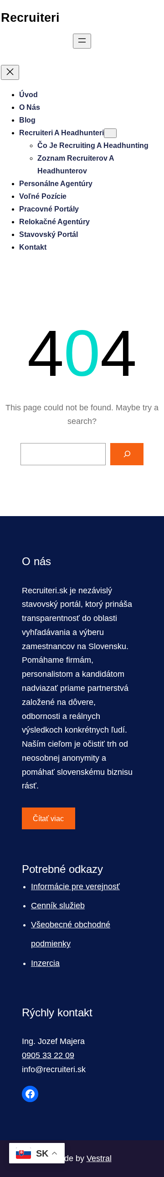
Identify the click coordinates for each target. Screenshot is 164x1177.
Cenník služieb (58, 905)
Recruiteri (30, 17)
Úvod (28, 94)
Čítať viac (48, 818)
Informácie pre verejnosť (75, 886)
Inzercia (45, 963)
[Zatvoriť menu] (10, 72)
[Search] (127, 454)
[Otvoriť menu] (82, 41)
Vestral (99, 1158)
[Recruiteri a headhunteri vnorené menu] (110, 133)
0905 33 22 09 (48, 1055)
